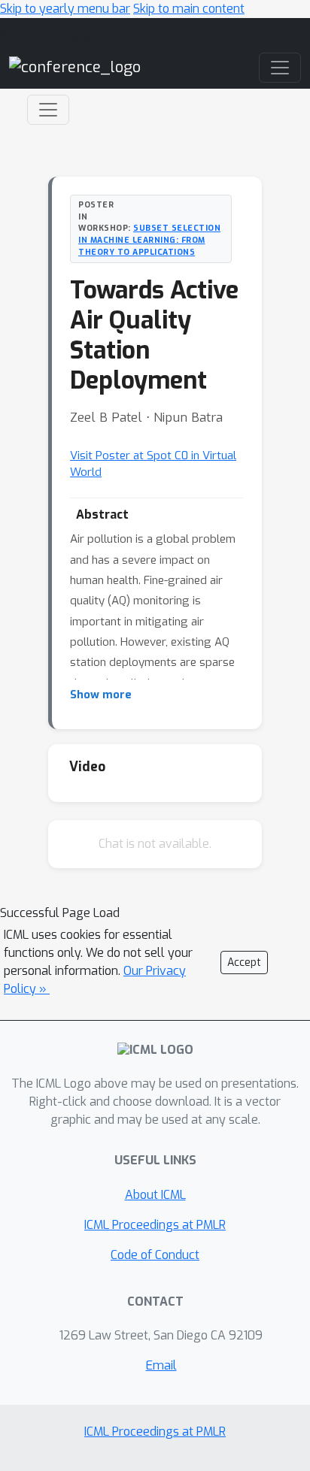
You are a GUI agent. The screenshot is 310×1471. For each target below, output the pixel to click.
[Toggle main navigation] (280, 68)
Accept (244, 962)
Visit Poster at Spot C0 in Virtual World (153, 464)
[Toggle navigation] (48, 110)
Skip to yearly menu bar (65, 9)
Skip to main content (189, 9)
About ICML (155, 1195)
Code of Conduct (155, 1255)
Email (161, 1365)
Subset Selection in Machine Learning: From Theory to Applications (149, 239)
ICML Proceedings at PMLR (155, 1225)
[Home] (75, 67)
